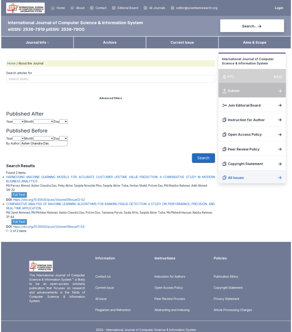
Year (9, 121)
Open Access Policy (169, 287)
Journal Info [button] (36, 42)
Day (56, 121)
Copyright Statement (228, 287)
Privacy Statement (226, 299)
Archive (110, 42)
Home (11, 63)
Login (279, 8)
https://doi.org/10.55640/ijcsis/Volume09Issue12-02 (49, 199)
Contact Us (103, 276)
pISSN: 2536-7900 (65, 29)
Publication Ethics (226, 276)
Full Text (19, 195)
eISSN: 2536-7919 (27, 29)
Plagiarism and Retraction (113, 310)
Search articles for (19, 73)
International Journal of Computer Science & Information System (75, 22)
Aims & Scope (254, 42)
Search (203, 158)
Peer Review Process (170, 299)
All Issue (101, 299)
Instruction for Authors (170, 276)
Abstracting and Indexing (172, 310)
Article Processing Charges (233, 310)
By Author (13, 143)
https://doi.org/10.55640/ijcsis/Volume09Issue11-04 (48, 226)
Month (29, 121)
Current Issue (182, 42)
